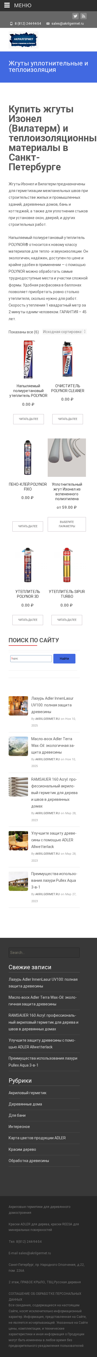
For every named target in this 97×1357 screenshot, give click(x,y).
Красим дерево (22, 1149)
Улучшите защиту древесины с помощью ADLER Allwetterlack (54, 840)
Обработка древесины (29, 1161)
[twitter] (75, 17)
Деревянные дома (25, 1104)
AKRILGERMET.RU (47, 719)
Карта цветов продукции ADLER (37, 1138)
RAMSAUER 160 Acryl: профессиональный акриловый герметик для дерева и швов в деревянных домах (54, 793)
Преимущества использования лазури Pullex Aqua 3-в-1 (54, 880)
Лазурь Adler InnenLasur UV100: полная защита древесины (52, 705)
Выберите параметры (67, 524)
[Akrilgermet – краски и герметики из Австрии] (19, 38)
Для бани (17, 1115)
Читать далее (28, 419)
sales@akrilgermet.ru (35, 1253)
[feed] (83, 17)
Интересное (19, 1126)
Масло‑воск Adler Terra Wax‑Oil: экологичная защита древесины (53, 745)
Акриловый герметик (27, 1093)
